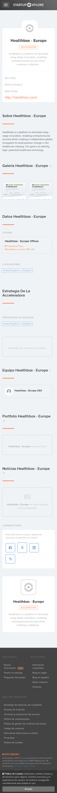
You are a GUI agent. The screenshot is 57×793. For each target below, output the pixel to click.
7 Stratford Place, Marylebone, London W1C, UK (19, 248)
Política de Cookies (13, 742)
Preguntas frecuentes (14, 677)
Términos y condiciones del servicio (22, 714)
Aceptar (28, 789)
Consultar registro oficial (24, 766)
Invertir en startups (13, 673)
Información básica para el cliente (21, 733)
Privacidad (9, 738)
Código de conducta (14, 728)
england (27, 270)
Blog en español (40, 677)
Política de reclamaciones (16, 719)
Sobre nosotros (40, 682)
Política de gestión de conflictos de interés (25, 724)
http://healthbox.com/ (21, 97)
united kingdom (11, 270)
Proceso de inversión (14, 709)
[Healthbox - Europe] (14, 190)
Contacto (36, 687)
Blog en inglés (39, 673)
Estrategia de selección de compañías (23, 705)
